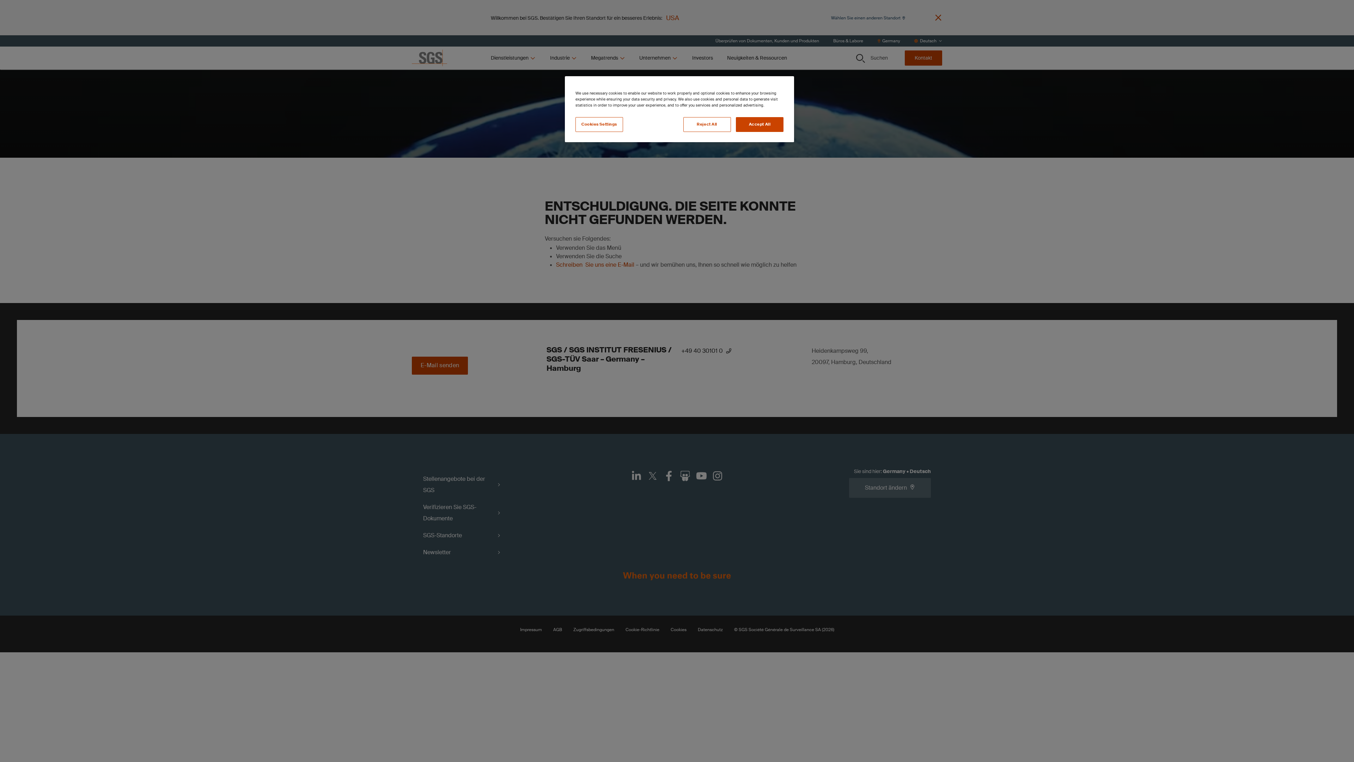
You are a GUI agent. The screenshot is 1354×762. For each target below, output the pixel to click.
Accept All (760, 124)
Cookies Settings (599, 124)
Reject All (707, 124)
